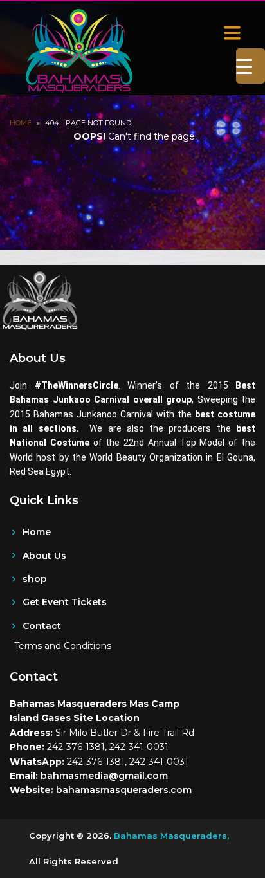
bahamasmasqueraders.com (124, 790)
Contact (42, 626)
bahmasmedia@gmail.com (104, 776)
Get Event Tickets (65, 602)
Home (21, 122)
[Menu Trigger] (250, 66)
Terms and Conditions (62, 646)
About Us (44, 556)
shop (35, 579)
